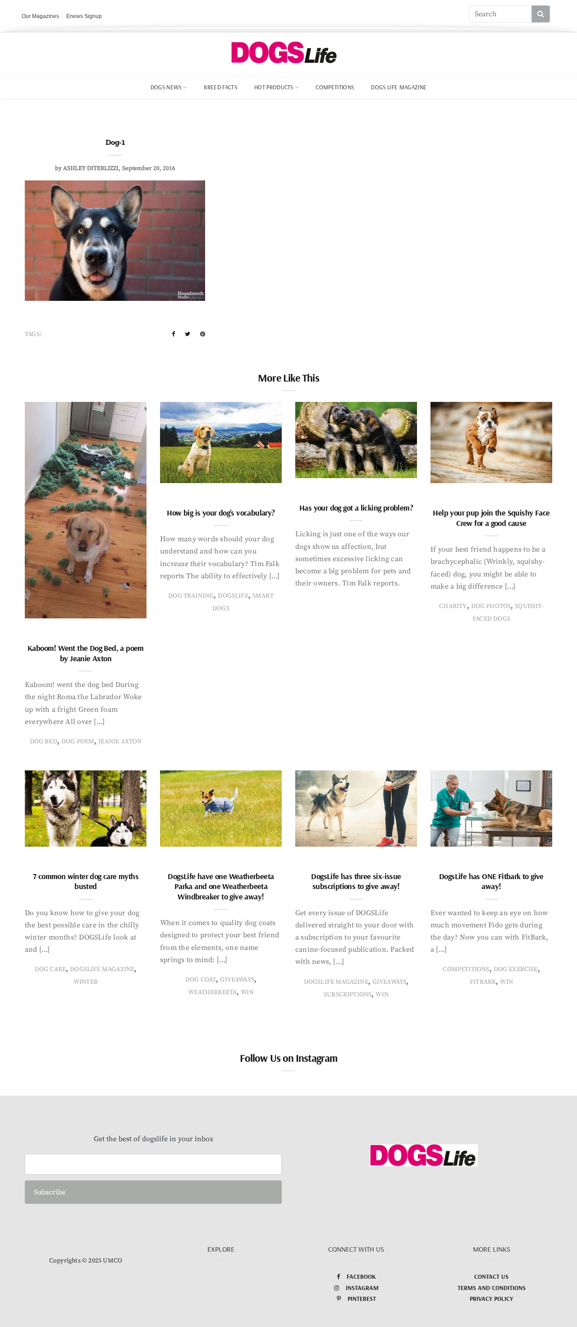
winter (85, 982)
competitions (466, 969)
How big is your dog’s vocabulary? (221, 512)
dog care (50, 969)
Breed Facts (220, 87)
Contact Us (491, 1276)
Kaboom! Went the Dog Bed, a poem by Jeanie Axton (85, 653)
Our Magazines (40, 16)
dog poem (77, 741)
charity (453, 606)
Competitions (335, 87)
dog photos (491, 606)
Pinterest (362, 1299)
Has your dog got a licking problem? (356, 507)
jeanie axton (120, 741)
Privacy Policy (491, 1299)
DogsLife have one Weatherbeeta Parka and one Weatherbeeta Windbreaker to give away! (221, 886)
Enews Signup (84, 16)
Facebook (361, 1276)
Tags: (33, 334)
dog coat (200, 980)
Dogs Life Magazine (398, 87)
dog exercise (516, 969)
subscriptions (347, 995)
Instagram (362, 1288)
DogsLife (233, 596)
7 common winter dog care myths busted (85, 881)
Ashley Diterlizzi (91, 168)
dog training (191, 596)
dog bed (43, 741)
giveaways (237, 980)
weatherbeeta (212, 992)
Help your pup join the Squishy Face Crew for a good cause (491, 517)
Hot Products (273, 87)
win (247, 992)
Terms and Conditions (492, 1288)
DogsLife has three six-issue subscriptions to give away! (356, 881)
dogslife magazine (102, 969)
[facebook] (173, 334)
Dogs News (166, 87)
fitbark (483, 982)
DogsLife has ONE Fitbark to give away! (491, 881)
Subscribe (49, 1192)
